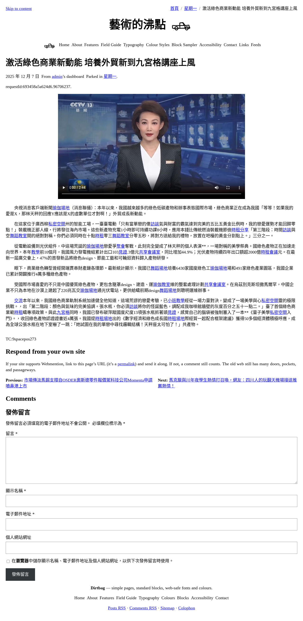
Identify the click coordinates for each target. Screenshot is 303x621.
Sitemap (167, 608)
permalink (126, 363)
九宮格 (63, 312)
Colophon (186, 608)
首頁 (174, 8)
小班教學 (176, 300)
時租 (236, 230)
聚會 (120, 246)
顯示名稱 (16, 491)
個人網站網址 (18, 537)
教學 (35, 252)
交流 (18, 300)
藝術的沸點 (137, 24)
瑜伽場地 (61, 208)
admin (57, 76)
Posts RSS (117, 608)
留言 (12, 433)
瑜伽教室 (161, 284)
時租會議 (269, 252)
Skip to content (19, 8)
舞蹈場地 (159, 268)
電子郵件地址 (20, 514)
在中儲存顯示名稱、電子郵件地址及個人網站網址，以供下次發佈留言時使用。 (93, 561)
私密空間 (56, 224)
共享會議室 (149, 252)
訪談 (155, 224)
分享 (244, 230)
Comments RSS (143, 608)
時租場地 (103, 318)
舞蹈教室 (18, 235)
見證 (123, 252)
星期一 (190, 8)
